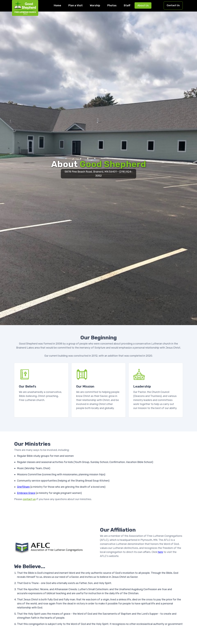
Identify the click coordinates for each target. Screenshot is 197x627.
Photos (112, 5)
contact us (29, 499)
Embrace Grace (26, 493)
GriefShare (23, 486)
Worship (95, 5)
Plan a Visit (75, 5)
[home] (25, 8)
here (160, 552)
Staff (127, 5)
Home (57, 5)
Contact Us (173, 5)
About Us (143, 5)
